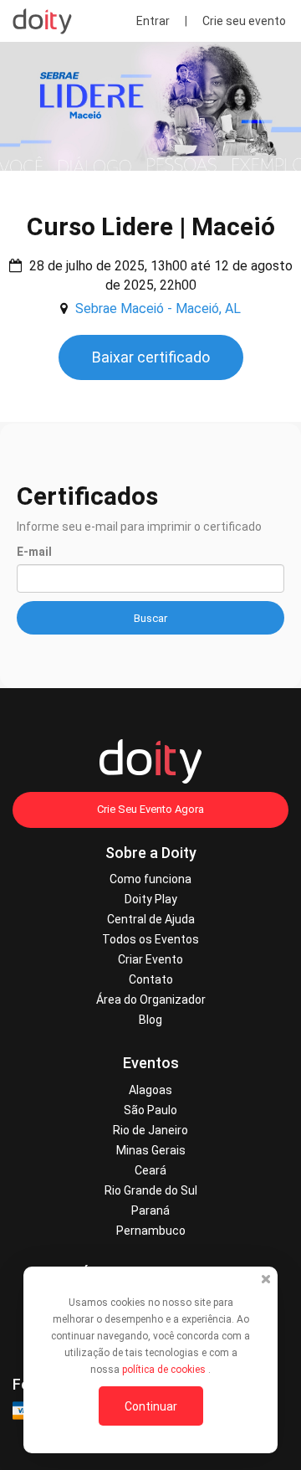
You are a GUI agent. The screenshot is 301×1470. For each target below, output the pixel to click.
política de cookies (165, 1369)
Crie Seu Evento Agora (150, 809)
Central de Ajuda (151, 919)
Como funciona (150, 879)
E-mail (34, 551)
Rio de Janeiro (150, 1130)
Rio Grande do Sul (151, 1190)
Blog (150, 1019)
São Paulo (150, 1110)
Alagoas (150, 1090)
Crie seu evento (244, 21)
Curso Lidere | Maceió (151, 226)
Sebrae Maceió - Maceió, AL (158, 308)
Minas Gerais (151, 1150)
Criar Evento (150, 959)
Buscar (150, 618)
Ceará (150, 1170)
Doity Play (151, 899)
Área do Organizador (151, 999)
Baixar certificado (151, 357)
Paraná (150, 1210)
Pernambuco (151, 1230)
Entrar (153, 21)
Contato (151, 979)
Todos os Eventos (150, 939)
